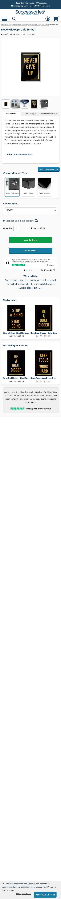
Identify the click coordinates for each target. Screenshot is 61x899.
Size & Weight (30, 113)
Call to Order (30, 250)
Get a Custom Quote (49, 169)
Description (11, 113)
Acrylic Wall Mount (12, 193)
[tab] (11, 113)
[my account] (48, 20)
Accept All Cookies (45, 894)
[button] (4, 20)
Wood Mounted (44, 193)
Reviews (44, 408)
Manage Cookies (23, 893)
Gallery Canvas (28, 193)
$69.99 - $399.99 (16, 334)
